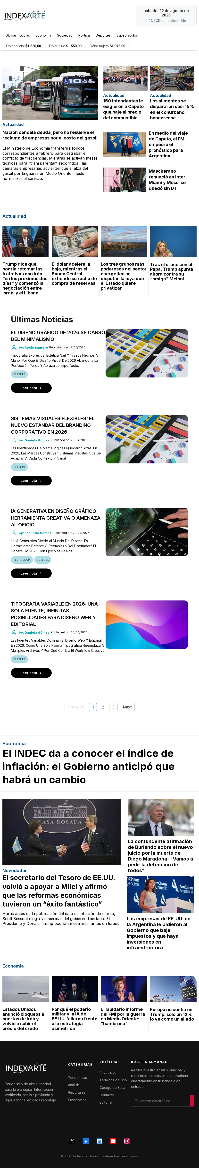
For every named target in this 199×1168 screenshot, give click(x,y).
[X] (72, 1141)
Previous (76, 707)
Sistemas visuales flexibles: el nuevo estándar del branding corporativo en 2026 (53, 425)
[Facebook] (86, 1141)
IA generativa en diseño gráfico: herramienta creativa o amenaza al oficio (55, 518)
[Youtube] (113, 1141)
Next (127, 707)
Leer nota (29, 388)
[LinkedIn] (99, 1141)
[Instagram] (126, 1141)
